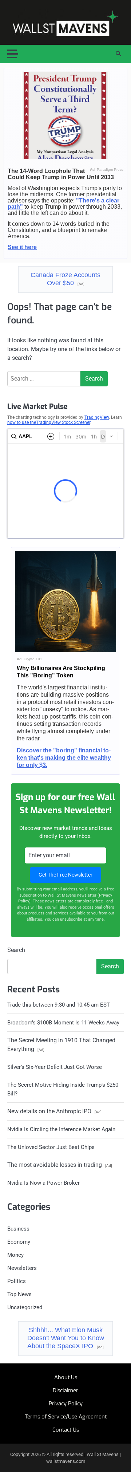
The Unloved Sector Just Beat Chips (51, 1147)
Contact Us (65, 1429)
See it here (22, 247)
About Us (65, 1377)
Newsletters (22, 1268)
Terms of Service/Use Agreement (66, 1416)
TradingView (96, 417)
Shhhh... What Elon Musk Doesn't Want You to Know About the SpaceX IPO (65, 1338)
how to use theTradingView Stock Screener (48, 422)
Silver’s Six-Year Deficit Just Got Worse (54, 1067)
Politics (16, 1281)
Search (16, 949)
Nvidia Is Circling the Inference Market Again (61, 1129)
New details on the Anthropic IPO (54, 1111)
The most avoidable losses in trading (59, 1164)
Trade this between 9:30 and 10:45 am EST (58, 1004)
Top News (19, 1294)
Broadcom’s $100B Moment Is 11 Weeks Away (63, 1022)
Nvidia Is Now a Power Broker (43, 1183)
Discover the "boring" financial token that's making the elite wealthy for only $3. (64, 757)
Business (18, 1228)
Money (15, 1255)
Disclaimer (65, 1390)
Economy (18, 1242)
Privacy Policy (66, 1403)
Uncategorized (24, 1307)
